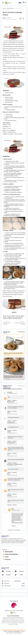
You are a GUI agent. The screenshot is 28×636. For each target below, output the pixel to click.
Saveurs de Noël (18, 317)
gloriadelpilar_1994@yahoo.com (14, 464)
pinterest (21, 571)
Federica (9, 431)
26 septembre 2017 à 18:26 (12, 475)
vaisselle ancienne (10, 8)
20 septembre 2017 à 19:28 (12, 413)
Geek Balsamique (11, 442)
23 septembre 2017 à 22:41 (12, 465)
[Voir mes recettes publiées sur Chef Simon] (14, 610)
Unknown (9, 484)
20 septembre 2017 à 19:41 (12, 423)
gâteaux (22, 316)
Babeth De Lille (10, 401)
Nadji (12, 509)
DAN (8, 412)
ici (16, 41)
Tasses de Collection (7, 318)
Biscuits (8, 316)
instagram (8, 574)
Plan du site (7, 559)
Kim (8, 454)
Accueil (4, 8)
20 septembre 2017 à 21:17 (12, 433)
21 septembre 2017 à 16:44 (12, 443)
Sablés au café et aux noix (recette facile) (13, 353)
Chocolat (13, 316)
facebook (8, 571)
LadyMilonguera (11, 422)
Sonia (8, 473)
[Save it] (20, 18)
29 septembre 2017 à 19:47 (12, 496)
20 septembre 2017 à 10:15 (12, 393)
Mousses (5, 317)
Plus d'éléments (21, 331)
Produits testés (11, 317)
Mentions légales (9, 551)
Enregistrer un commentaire (14, 529)
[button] (20, 2)
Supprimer (15, 505)
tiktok (21, 574)
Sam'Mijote (9, 392)
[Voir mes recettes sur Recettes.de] (14, 606)
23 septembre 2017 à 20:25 (12, 456)
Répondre (9, 505)
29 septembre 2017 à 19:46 (12, 485)
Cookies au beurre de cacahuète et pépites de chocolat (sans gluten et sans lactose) (13, 376)
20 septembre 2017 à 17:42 (12, 403)
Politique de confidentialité (11, 554)
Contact (6, 556)
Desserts (18, 316)
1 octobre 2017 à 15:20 (15, 510)
